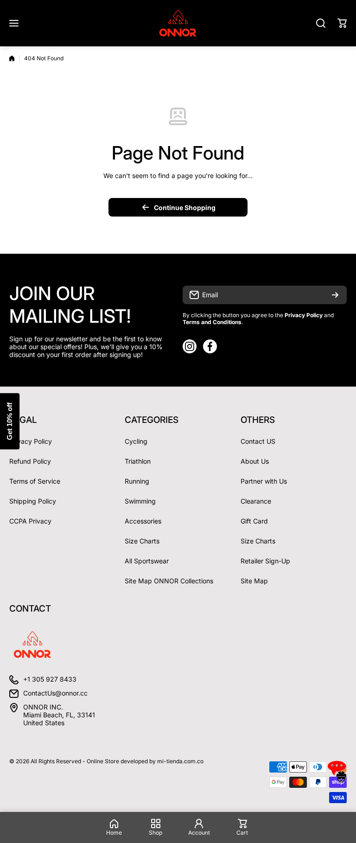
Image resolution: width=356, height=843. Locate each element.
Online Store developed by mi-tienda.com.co (145, 761)
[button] (342, 23)
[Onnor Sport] (178, 23)
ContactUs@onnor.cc (55, 693)
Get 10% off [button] (9, 422)
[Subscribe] (335, 295)
